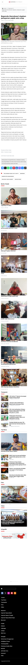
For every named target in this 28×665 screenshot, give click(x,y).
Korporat (3, 653)
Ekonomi (10, 8)
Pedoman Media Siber (6, 646)
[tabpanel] (14, 494)
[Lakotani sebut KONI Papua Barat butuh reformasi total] (4, 404)
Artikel (2, 630)
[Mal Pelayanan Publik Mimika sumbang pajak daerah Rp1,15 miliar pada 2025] (14, 286)
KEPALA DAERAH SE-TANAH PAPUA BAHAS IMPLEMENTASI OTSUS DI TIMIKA (13, 522)
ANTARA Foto (4, 651)
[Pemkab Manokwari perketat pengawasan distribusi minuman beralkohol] (14, 332)
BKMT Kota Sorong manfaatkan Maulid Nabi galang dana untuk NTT (17, 457)
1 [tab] (10, 504)
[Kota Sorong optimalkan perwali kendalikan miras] (14, 264)
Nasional (3, 610)
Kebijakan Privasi (5, 641)
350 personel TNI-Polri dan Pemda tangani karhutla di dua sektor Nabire (12, 450)
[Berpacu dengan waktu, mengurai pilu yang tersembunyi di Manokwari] (14, 354)
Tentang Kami (4, 643)
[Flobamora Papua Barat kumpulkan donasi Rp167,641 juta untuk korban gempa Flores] (4, 464)
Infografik (4, 529)
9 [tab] (21, 527)
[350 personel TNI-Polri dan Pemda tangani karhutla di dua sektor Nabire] (14, 441)
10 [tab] (23, 527)
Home (5, 8)
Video (2, 506)
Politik (2, 623)
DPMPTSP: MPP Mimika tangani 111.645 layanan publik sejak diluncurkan (14, 318)
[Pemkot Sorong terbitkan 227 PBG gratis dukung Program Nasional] (14, 241)
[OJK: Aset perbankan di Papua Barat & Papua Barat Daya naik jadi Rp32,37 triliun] (4, 411)
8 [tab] (19, 527)
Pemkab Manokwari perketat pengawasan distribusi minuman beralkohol (13, 340)
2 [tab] (12, 504)
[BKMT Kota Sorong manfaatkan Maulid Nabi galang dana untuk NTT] (4, 457)
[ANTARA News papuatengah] (15, 1)
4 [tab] (16, 504)
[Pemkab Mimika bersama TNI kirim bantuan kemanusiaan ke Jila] (4, 424)
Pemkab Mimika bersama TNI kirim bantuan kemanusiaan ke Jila (17, 424)
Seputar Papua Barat (6, 613)
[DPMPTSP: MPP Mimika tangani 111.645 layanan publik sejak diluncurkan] (14, 309)
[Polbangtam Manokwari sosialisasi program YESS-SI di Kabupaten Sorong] (4, 417)
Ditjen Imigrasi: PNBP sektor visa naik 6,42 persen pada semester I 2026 (12, 227)
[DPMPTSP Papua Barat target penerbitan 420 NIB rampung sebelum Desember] (14, 377)
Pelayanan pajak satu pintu (11, 173)
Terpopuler (4, 392)
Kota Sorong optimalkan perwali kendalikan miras (13, 272)
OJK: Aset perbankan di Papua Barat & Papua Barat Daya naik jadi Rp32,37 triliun (17, 411)
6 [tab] (15, 527)
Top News (4, 429)
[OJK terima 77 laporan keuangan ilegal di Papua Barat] (4, 398)
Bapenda (22, 173)
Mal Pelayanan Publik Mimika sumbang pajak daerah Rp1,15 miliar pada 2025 (13, 295)
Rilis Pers (3, 633)
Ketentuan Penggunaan (7, 639)
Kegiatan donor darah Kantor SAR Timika (12, 499)
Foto (2, 482)
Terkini (3, 597)
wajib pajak (18, 179)
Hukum (3, 626)
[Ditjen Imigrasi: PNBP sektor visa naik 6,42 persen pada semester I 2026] (14, 218)
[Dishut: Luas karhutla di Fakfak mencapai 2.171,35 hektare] (4, 470)
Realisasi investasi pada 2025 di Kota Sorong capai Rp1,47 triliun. (13, 204)
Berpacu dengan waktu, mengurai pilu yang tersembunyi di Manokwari (13, 363)
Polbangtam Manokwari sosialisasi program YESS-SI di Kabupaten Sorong (17, 417)
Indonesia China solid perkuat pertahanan (12, 576)
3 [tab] (14, 504)
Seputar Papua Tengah (7, 615)
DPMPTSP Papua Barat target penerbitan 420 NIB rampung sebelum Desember (13, 386)
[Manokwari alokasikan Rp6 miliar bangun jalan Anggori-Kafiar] (4, 477)
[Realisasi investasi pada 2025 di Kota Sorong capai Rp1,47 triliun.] (14, 196)
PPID (2, 655)
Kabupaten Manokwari (8, 176)
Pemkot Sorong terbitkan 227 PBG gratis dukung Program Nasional (12, 250)
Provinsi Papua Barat (7, 179)
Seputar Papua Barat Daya (8, 617)
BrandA (3, 648)
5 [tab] (18, 504)
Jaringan (3, 636)
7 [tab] (17, 527)
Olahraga (3, 628)
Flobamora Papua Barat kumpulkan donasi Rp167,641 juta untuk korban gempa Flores (17, 463)
